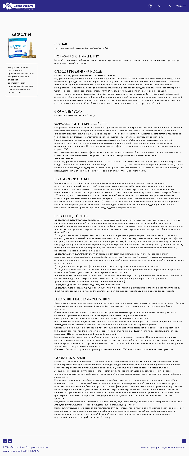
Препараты (155, 447)
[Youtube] (10, 441)
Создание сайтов (21, 451)
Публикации (168, 447)
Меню (179, 6)
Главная (144, 447)
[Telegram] (5, 441)
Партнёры (181, 447)
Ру (159, 6)
